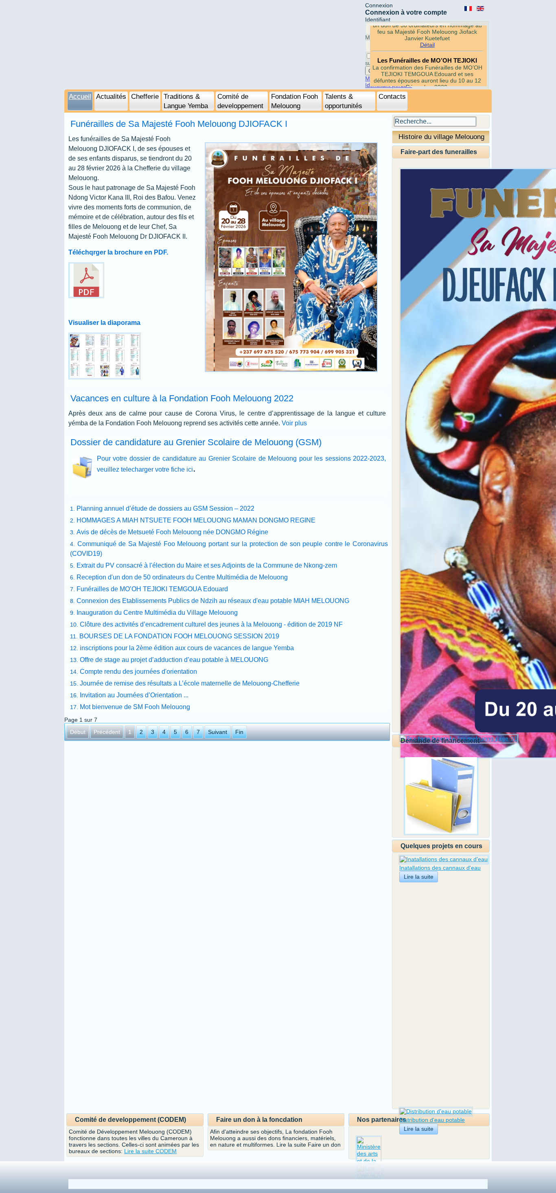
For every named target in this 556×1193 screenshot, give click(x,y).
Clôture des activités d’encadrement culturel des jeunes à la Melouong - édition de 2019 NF (211, 624)
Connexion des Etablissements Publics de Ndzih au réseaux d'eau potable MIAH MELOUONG (213, 600)
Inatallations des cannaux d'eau (440, 867)
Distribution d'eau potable (432, 1120)
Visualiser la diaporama (104, 322)
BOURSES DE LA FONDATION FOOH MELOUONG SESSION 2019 (179, 636)
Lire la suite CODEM (150, 1151)
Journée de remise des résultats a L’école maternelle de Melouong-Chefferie (190, 683)
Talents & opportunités (343, 101)
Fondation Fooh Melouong (294, 101)
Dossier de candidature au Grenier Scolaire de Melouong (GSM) (196, 442)
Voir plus (294, 423)
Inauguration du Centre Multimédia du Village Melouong (157, 612)
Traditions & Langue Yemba (186, 101)
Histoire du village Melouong (441, 137)
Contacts (392, 96)
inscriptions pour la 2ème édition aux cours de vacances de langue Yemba (187, 647)
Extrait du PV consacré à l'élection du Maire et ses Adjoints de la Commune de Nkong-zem (207, 565)
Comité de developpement (240, 101)
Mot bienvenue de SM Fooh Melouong (135, 706)
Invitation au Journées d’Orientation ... (134, 695)
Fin (239, 732)
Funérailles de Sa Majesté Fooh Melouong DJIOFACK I (178, 124)
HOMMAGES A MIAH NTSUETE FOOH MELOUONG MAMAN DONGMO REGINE (196, 520)
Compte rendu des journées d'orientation (138, 671)
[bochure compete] (69, 306)
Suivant (217, 732)
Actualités (111, 96)
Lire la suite (418, 876)
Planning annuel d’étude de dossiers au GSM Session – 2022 (165, 508)
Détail (427, 38)
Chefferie (145, 96)
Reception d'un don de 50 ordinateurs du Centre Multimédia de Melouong (182, 577)
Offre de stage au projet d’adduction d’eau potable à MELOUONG (174, 659)
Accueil (80, 96)
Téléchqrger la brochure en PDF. (118, 252)
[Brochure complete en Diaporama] (104, 377)
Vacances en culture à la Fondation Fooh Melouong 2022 (181, 398)
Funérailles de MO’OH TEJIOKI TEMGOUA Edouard (152, 589)
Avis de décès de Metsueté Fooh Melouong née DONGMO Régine (172, 532)
